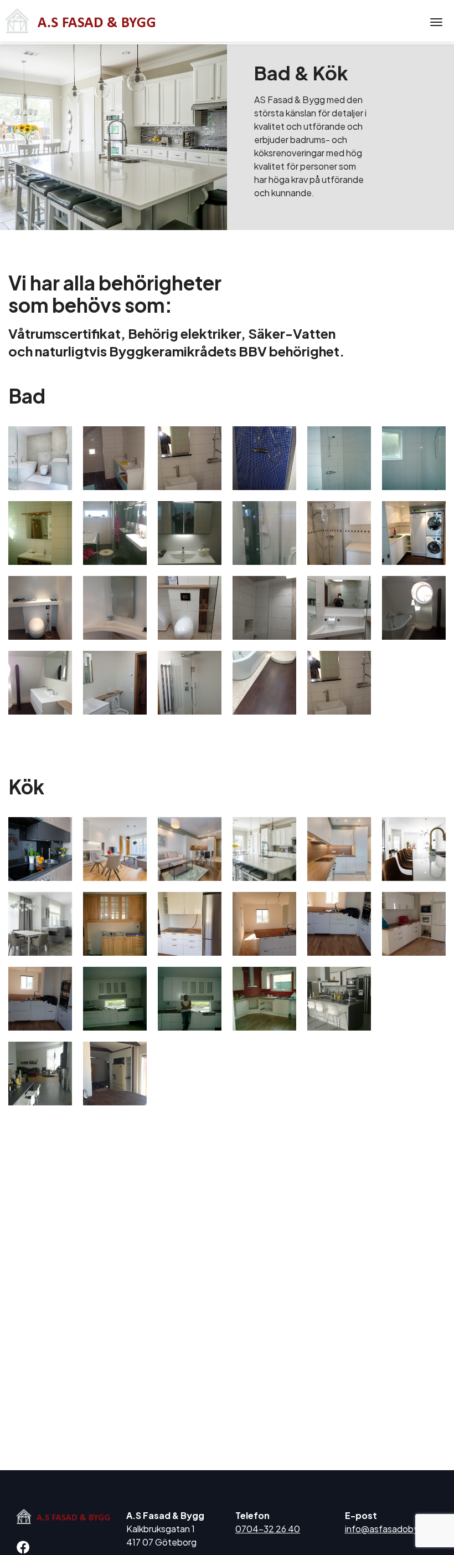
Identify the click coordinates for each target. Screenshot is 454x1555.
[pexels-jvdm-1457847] (40, 458)
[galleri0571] (339, 999)
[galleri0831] (414, 533)
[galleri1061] (115, 683)
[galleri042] (414, 924)
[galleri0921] (339, 608)
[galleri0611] (40, 1073)
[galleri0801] (339, 533)
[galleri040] (339, 924)
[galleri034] (189, 924)
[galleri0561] (40, 533)
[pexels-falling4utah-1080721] (264, 849)
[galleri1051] (40, 683)
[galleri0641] (264, 533)
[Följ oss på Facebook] (26, 1548)
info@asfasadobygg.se (393, 1528)
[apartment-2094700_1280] (40, 849)
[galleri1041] (414, 608)
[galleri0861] (40, 608)
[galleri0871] (115, 608)
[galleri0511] (414, 458)
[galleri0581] (115, 533)
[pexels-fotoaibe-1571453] (115, 849)
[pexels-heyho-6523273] (40, 924)
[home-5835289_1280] (414, 849)
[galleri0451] (115, 999)
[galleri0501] (264, 999)
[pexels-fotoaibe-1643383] (189, 849)
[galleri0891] (189, 608)
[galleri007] (115, 924)
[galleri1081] (264, 683)
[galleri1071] (189, 683)
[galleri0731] (115, 1073)
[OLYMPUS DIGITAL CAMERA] (115, 458)
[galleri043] (40, 999)
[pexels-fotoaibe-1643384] (339, 849)
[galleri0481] (189, 999)
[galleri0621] (189, 533)
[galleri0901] (264, 608)
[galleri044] (339, 458)
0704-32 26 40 (267, 1528)
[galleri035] (264, 924)
